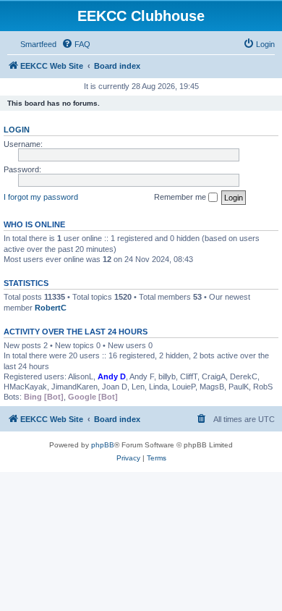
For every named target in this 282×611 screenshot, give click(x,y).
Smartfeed (38, 44)
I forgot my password (41, 197)
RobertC (51, 307)
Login (17, 129)
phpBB (102, 445)
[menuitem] (75, 44)
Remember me (181, 197)
